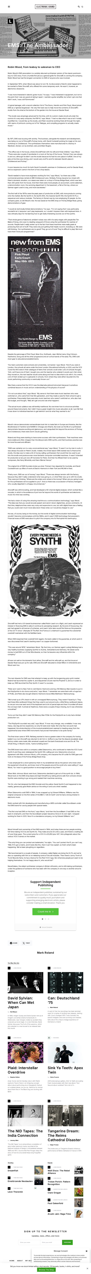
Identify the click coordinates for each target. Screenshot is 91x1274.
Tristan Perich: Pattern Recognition (59, 1183)
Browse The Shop (46, 1270)
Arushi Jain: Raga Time (59, 1214)
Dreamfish (13, 1170)
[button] (86, 1251)
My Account (31, 1261)
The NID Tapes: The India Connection (25, 1133)
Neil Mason (13, 1012)
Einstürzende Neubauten (20, 1181)
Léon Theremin (15, 1192)
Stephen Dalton (15, 1077)
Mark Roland (14, 52)
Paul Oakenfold (55, 1203)
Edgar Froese (54, 1145)
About (20, 1261)
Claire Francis (54, 1077)
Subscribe (67, 1242)
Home (11, 1261)
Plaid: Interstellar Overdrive (23, 1070)
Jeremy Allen (14, 1140)
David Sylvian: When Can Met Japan (21, 1002)
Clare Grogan (54, 1193)
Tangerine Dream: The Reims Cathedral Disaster (64, 1135)
